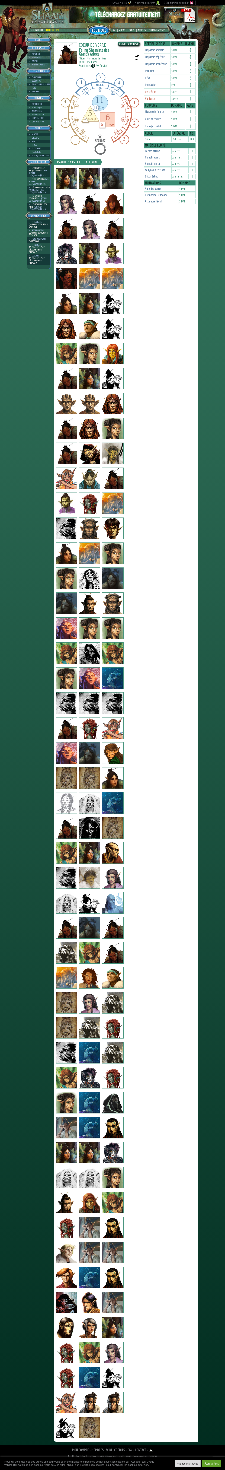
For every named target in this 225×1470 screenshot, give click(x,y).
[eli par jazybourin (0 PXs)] (66, 928)
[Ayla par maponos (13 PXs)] (66, 1177)
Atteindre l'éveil (153, 201)
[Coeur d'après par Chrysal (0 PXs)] (113, 353)
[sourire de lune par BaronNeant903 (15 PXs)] (66, 778)
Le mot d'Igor (38, 121)
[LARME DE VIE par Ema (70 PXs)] (113, 1177)
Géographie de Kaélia (41, 187)
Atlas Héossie (38, 114)
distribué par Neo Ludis (176, 3)
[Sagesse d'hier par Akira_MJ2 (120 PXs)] (66, 803)
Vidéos (122, 30)
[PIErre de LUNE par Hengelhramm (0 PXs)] (89, 753)
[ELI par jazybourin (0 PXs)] (113, 903)
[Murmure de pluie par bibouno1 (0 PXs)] (113, 1277)
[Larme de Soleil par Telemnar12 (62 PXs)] (89, 178)
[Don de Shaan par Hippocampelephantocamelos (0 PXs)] (113, 928)
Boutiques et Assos (40, 155)
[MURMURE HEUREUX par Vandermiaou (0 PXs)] (89, 978)
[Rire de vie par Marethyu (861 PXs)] (89, 878)
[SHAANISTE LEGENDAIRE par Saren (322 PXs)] (89, 1277)
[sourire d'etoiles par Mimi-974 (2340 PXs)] (113, 303)
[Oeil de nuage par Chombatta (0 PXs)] (113, 428)
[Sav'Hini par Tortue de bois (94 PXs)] (113, 753)
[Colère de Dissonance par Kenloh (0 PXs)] (66, 378)
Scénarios (36, 81)
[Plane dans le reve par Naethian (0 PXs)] (66, 1003)
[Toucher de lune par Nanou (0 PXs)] (66, 1227)
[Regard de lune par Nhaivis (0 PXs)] (66, 878)
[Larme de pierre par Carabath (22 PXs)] (89, 853)
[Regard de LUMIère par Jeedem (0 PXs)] (89, 428)
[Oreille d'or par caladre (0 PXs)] (113, 1327)
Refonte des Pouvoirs (35, 197)
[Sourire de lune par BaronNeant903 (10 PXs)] (89, 778)
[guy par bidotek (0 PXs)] (113, 678)
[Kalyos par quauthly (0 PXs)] (66, 328)
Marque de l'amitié (155, 111)
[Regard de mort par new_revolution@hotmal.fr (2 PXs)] (113, 1077)
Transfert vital (153, 126)
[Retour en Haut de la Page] (151, 1450)
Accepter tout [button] (211, 1463)
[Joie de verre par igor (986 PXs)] (66, 178)
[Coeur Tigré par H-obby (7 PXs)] (66, 1077)
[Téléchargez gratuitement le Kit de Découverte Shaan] (134, 21)
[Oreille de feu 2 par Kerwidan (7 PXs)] (66, 1052)
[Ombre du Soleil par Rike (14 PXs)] (66, 578)
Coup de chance (153, 119)
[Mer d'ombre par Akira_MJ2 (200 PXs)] (89, 803)
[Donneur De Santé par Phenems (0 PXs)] (89, 403)
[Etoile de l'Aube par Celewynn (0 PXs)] (113, 378)
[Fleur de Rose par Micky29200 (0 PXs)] (89, 728)
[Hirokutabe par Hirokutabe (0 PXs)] (89, 278)
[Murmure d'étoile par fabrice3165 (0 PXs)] (89, 928)
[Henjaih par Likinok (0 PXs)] (113, 703)
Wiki (34, 141)
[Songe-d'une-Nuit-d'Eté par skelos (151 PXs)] (113, 328)
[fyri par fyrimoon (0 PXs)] (113, 878)
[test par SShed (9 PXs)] (89, 603)
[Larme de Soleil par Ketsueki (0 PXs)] (89, 378)
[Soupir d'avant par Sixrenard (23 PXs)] (113, 1202)
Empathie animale (154, 50)
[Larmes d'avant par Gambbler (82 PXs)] (66, 653)
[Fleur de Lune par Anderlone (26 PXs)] (66, 1127)
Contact (140, 1450)
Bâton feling (151, 176)
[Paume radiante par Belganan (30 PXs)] (89, 1377)
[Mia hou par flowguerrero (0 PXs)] (113, 453)
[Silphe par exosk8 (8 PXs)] (89, 303)
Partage (35, 91)
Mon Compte (80, 1450)
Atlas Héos (37, 111)
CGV (130, 1450)
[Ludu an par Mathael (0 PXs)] (66, 953)
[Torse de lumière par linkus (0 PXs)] (89, 953)
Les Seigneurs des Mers (38, 205)
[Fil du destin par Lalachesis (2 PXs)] (113, 803)
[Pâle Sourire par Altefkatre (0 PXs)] (89, 1127)
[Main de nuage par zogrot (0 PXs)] (89, 903)
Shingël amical (152, 164)
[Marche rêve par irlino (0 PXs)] (66, 453)
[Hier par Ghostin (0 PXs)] (66, 278)
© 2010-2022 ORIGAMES (78, 1456)
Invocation (150, 85)
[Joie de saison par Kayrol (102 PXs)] (89, 1227)
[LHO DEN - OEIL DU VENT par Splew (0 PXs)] (66, 228)
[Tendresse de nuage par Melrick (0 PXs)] (89, 1402)
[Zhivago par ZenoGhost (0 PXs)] (113, 1377)
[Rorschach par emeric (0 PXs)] (89, 578)
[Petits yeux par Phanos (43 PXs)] (113, 203)
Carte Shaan (34, 241)
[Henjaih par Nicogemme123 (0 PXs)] (66, 703)
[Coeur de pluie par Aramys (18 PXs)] (89, 1252)
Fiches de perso (38, 64)
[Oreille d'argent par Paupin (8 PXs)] (89, 1052)
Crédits (119, 1450)
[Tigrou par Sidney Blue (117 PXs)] (113, 1252)
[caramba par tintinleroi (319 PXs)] (113, 1003)
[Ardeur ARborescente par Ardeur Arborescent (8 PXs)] (113, 853)
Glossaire (36, 148)
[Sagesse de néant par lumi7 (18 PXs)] (89, 1177)
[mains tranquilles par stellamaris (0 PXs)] (113, 278)
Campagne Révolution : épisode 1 (38, 225)
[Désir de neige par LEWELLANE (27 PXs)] (89, 1427)
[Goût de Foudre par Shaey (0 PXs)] (89, 328)
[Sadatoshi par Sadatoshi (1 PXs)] (113, 228)
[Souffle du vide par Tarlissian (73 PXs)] (66, 828)
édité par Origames (145, 3)
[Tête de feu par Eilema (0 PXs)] (89, 628)
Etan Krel (92, 62)
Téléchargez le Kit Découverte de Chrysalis (37, 249)
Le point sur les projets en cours (37, 169)
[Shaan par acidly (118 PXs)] (66, 853)
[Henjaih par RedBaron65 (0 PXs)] (89, 703)
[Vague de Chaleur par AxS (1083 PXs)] (113, 1028)
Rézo (34, 88)
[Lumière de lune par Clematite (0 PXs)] (66, 203)
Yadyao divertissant (155, 170)
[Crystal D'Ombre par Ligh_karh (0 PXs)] (89, 1102)
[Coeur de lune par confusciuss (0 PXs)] (66, 353)
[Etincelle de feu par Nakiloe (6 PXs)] (89, 1003)
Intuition (150, 71)
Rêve (147, 78)
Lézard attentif (153, 151)
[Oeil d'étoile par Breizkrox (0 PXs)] (89, 653)
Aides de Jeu (37, 107)
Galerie (35, 61)
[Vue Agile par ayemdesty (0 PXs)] (113, 653)
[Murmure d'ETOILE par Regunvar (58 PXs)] (66, 1152)
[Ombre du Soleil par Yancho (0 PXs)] (113, 553)
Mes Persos (37, 57)
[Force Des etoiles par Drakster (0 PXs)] (113, 478)
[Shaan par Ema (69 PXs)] (66, 1102)
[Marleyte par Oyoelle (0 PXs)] (66, 1352)
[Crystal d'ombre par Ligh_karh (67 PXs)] (66, 1302)
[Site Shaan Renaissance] (47, 23)
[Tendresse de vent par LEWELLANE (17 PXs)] (66, 1427)
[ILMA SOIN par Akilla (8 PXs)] (66, 1377)
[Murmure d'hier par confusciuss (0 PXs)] (89, 353)
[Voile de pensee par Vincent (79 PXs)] (66, 728)
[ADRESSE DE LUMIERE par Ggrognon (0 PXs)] (113, 1052)
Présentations (38, 179)
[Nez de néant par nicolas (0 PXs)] (66, 603)
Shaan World (119, 3)
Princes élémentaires (41, 84)
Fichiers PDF (37, 77)
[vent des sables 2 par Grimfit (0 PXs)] (66, 1252)
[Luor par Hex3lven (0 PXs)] (113, 1102)
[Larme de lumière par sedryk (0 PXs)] (113, 978)
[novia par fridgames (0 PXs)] (113, 728)
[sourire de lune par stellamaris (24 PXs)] (89, 1152)
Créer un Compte (54, 30)
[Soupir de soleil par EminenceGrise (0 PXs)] (89, 678)
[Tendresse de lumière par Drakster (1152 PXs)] (89, 478)
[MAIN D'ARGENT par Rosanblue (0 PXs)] (66, 1202)
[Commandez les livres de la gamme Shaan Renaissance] (99, 29)
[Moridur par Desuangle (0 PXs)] (66, 753)
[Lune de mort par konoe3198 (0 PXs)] (66, 678)
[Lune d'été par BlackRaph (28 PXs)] (113, 603)
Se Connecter (37, 30)
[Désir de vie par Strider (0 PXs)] (113, 953)
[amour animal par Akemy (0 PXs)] (89, 1352)
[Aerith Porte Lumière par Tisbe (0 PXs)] (89, 253)
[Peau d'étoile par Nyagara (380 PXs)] (113, 1152)
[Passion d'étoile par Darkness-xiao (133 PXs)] (113, 1352)
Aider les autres (153, 189)
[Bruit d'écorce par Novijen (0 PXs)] (113, 178)
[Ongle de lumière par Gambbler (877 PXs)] (113, 528)
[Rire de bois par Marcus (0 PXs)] (66, 628)
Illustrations (38, 118)
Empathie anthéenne (156, 64)
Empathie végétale (155, 57)
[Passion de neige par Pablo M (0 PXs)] (113, 1302)
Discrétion (150, 92)
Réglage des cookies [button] (187, 1463)
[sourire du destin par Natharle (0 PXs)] (113, 828)
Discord (35, 137)
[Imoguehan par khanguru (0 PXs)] (66, 303)
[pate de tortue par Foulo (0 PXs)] (66, 978)
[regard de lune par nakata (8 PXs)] (66, 553)
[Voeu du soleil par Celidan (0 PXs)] (89, 1302)
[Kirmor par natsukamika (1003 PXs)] (113, 503)
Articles (142, 30)
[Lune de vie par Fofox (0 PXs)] (66, 903)
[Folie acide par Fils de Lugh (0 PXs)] (66, 503)
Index (34, 145)
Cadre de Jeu (37, 104)
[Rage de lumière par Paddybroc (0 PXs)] (113, 778)
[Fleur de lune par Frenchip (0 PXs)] (113, 1127)
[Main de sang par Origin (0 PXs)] (89, 503)
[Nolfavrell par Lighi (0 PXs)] (89, 528)
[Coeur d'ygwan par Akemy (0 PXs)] (66, 1327)
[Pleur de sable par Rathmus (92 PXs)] (113, 1227)
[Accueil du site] (114, 30)
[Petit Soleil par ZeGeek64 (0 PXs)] (66, 1402)
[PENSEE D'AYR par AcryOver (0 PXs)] (66, 1277)
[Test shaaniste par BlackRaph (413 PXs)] (113, 253)
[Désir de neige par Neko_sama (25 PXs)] (89, 1077)
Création (36, 54)
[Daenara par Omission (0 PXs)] (113, 628)
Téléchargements (157, 30)
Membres (97, 1450)
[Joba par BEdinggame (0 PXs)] (89, 553)
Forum (131, 30)
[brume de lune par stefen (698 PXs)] (89, 453)
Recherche (36, 152)
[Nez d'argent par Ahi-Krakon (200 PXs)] (89, 1327)
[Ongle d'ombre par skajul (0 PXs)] (66, 403)
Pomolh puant (152, 157)
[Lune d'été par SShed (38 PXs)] (113, 578)
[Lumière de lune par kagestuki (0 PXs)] (89, 228)
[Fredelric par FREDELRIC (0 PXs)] (89, 203)
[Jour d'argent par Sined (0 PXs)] (113, 403)
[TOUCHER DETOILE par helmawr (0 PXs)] (66, 478)
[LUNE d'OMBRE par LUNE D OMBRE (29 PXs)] (66, 428)
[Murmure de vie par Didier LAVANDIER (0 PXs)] (89, 1028)
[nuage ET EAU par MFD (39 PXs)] (89, 1202)
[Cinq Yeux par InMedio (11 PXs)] (66, 528)
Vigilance (150, 98)
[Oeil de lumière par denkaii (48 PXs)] (89, 828)
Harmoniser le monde (156, 195)
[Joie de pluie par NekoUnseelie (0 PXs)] (66, 253)
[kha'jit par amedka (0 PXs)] (66, 1028)
